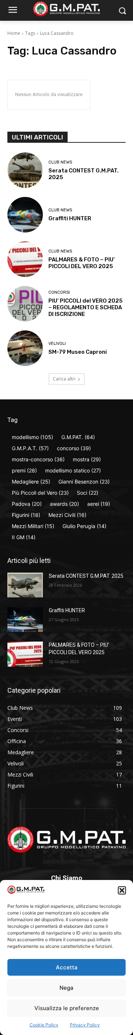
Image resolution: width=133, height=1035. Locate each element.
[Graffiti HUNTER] (25, 215)
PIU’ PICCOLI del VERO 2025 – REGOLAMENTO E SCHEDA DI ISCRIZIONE (85, 307)
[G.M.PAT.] (66, 8)
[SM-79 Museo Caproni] (25, 348)
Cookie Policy (44, 1025)
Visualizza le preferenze (66, 1008)
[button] (122, 890)
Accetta (67, 967)
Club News (60, 162)
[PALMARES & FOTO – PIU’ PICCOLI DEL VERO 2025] (25, 259)
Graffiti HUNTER (69, 218)
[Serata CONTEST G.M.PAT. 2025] (25, 170)
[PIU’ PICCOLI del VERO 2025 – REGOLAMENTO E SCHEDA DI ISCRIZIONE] (25, 304)
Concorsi (59, 292)
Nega (66, 987)
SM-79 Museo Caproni (77, 352)
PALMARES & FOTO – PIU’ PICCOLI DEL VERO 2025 (81, 263)
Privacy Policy (85, 1025)
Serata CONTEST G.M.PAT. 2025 (86, 576)
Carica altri (64, 379)
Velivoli (57, 344)
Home (13, 33)
